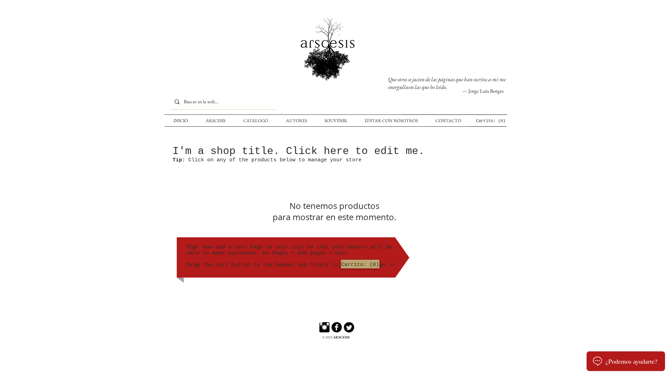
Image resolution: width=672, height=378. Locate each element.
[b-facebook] (336, 327)
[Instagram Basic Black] (324, 327)
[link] (490, 120)
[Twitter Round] (349, 327)
